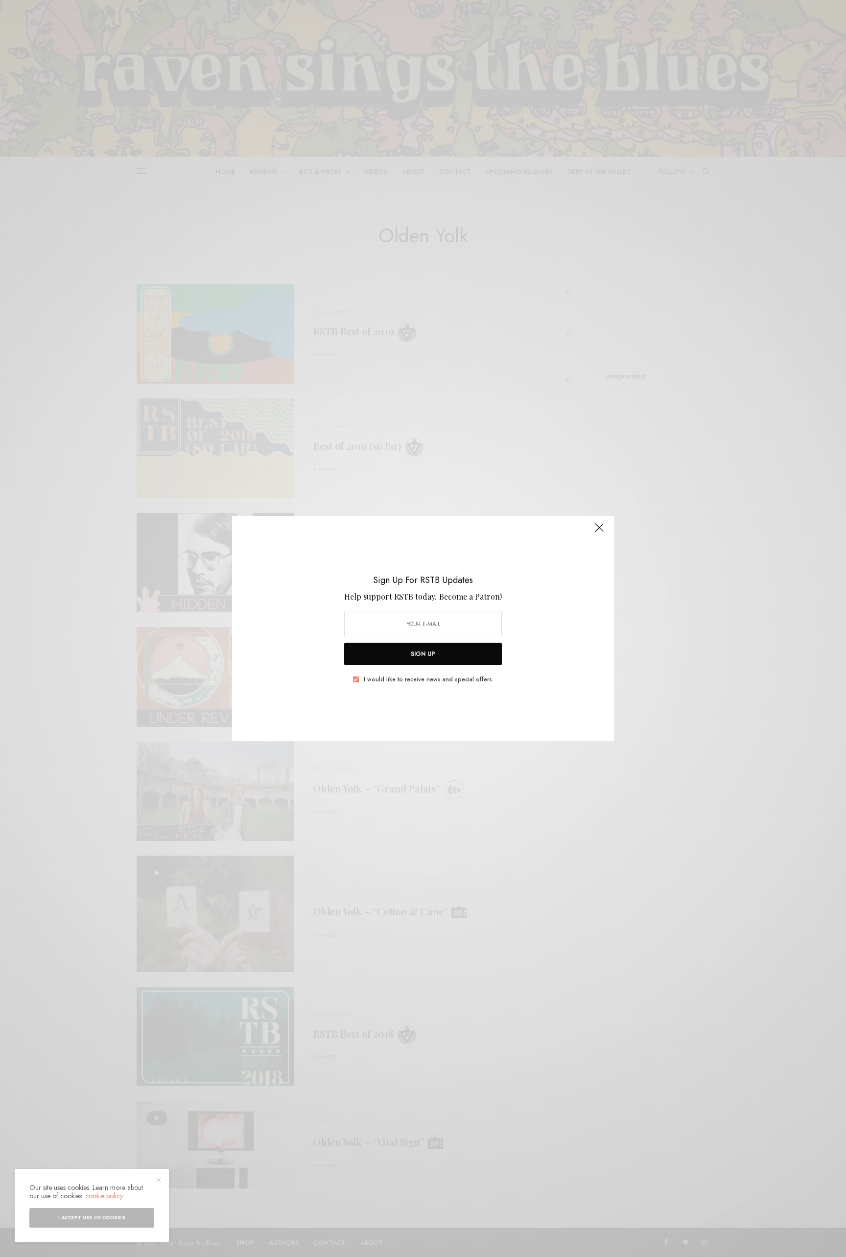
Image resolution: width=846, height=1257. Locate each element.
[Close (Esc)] (599, 531)
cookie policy (104, 1196)
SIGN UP (423, 654)
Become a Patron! (470, 596)
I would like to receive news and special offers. (429, 679)
